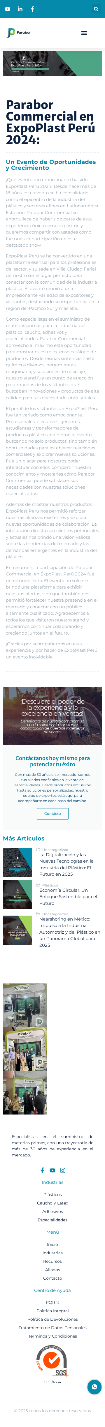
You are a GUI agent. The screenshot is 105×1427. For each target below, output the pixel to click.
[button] (96, 8)
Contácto (52, 813)
